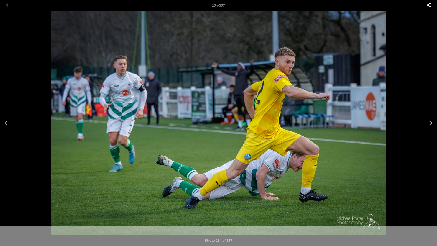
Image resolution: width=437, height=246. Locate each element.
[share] (429, 5)
